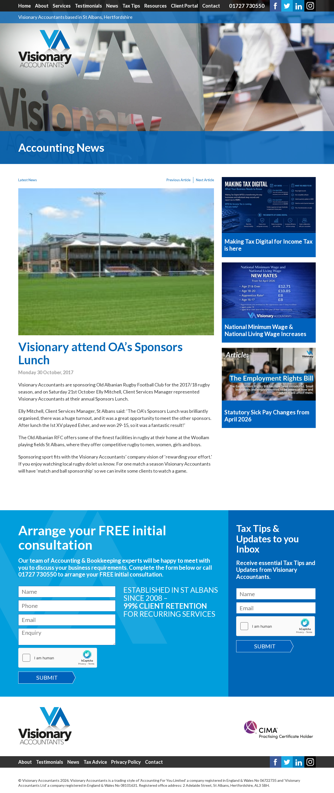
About (42, 6)
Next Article (205, 180)
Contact (211, 6)
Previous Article (178, 180)
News (112, 6)
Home (24, 6)
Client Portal (184, 6)
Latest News (27, 180)
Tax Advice (95, 762)
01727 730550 (247, 6)
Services (62, 6)
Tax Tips (131, 6)
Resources (155, 6)
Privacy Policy (126, 762)
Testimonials (88, 6)
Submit (47, 677)
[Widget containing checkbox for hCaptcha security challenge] (57, 658)
